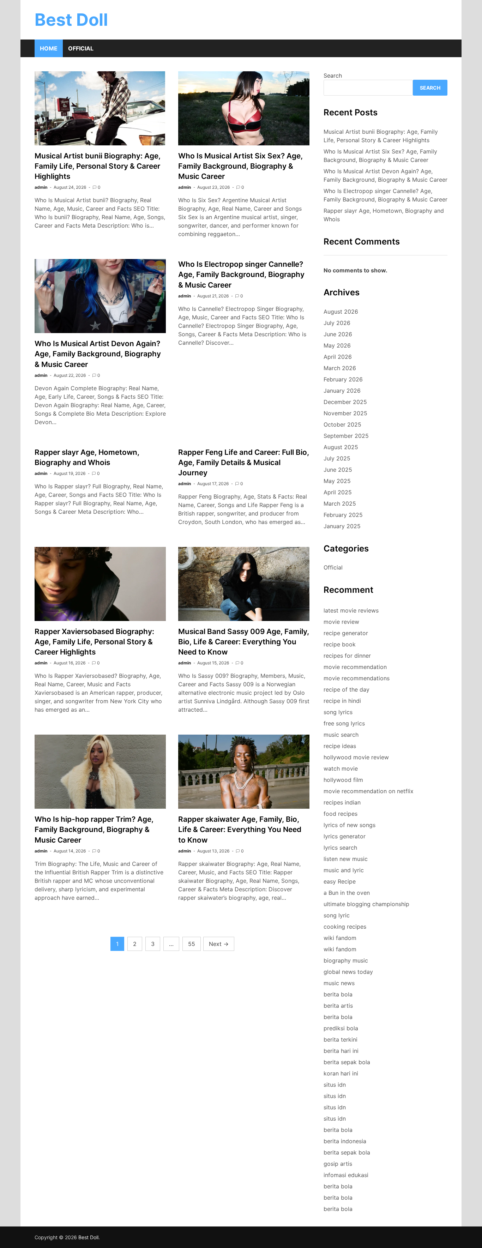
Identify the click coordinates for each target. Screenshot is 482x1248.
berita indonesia (345, 1141)
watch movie (341, 768)
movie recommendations (357, 678)
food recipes (340, 813)
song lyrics (338, 712)
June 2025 (338, 469)
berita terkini (340, 1039)
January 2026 (342, 390)
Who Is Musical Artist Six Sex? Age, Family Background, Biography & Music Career (240, 166)
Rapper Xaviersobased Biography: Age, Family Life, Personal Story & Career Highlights (94, 641)
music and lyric (344, 870)
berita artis (338, 1005)
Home (49, 48)
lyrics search (340, 847)
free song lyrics (344, 723)
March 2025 (340, 503)
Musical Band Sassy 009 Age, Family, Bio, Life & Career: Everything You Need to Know (243, 641)
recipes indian (342, 802)
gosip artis (338, 1163)
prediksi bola (341, 1028)
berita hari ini (341, 1050)
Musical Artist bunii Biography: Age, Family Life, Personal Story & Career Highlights (98, 166)
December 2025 (345, 401)
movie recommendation (355, 666)
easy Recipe (340, 881)
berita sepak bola (347, 1062)
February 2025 (343, 514)
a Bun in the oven (347, 892)
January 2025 (342, 526)
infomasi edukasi (346, 1174)
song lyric (337, 915)
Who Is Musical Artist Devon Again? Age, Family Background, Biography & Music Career (98, 353)
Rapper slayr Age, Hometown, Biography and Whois (384, 215)
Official (81, 48)
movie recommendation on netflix (369, 791)
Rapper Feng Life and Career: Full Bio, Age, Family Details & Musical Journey (243, 462)
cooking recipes (345, 926)
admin (41, 187)
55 (191, 943)
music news (339, 983)
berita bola (338, 994)
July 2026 (337, 322)
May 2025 (337, 480)
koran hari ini (341, 1073)
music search (341, 734)
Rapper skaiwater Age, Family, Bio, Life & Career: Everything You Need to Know (239, 829)
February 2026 (343, 379)
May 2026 (337, 345)
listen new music (346, 858)
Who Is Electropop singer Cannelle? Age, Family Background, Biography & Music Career (241, 274)
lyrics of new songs (349, 824)
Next (219, 943)
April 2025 (338, 492)
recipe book (340, 644)
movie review (341, 621)
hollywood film (343, 779)
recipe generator (346, 633)
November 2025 (345, 413)
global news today (348, 971)
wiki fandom (340, 937)
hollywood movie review (356, 757)
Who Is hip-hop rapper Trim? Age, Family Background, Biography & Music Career (94, 829)
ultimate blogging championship (366, 904)
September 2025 (346, 435)
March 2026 (340, 368)
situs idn (335, 1084)
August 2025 (341, 447)
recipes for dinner (347, 655)
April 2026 (338, 356)
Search (333, 75)
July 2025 (337, 458)
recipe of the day (346, 689)
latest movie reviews (351, 610)
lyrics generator (345, 836)
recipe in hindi (342, 700)
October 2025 (342, 424)
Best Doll (71, 19)
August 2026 (341, 311)
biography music (346, 960)
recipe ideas (340, 745)
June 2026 (338, 334)
